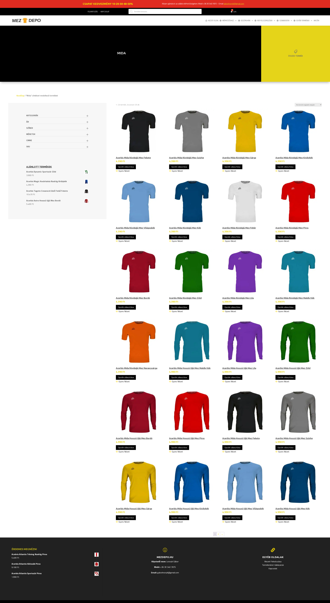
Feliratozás (93, 12)
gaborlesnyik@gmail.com (234, 3)
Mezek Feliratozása (272, 561)
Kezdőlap (20, 95)
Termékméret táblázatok (273, 565)
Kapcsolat (105, 12)
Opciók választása (126, 166)
